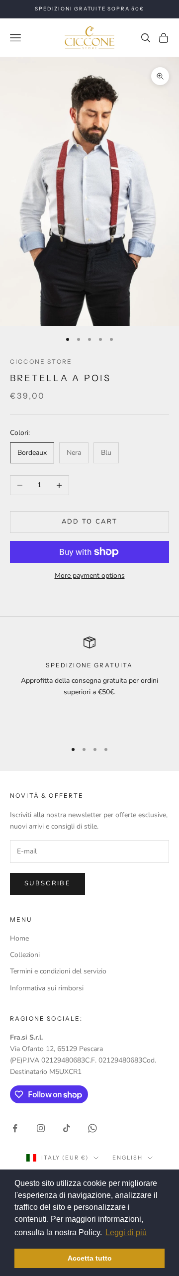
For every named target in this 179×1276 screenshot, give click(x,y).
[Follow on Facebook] (15, 1128)
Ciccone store (41, 361)
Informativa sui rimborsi (47, 988)
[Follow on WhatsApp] (92, 1128)
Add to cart (90, 521)
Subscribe (47, 883)
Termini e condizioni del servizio (58, 971)
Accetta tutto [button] (90, 1258)
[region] (89, 684)
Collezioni (25, 954)
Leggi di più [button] (126, 1232)
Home (19, 938)
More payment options (90, 575)
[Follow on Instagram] (41, 1128)
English (127, 1157)
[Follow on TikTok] (67, 1128)
